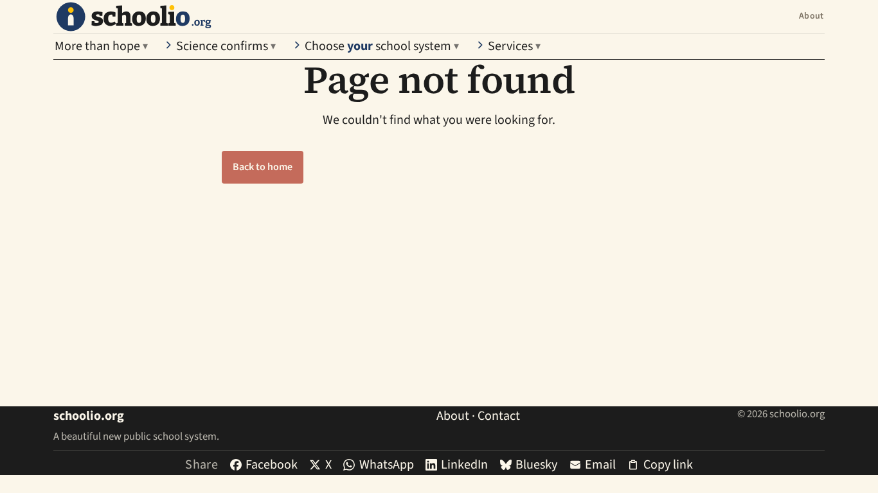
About (811, 16)
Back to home (262, 167)
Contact (499, 416)
